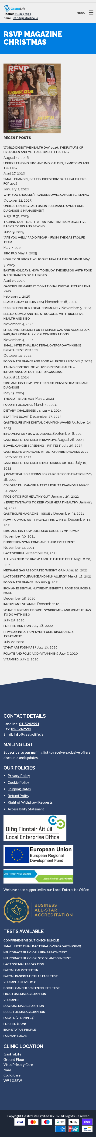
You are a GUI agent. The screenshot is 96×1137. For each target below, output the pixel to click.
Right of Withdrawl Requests (30, 802)
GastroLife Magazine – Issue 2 (27, 513)
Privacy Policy (19, 775)
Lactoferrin (13, 553)
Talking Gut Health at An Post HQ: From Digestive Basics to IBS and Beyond (44, 224)
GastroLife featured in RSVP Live (30, 440)
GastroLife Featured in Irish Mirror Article (38, 463)
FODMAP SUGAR (15, 1035)
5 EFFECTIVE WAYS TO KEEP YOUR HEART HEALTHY (40, 502)
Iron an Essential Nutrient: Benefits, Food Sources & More (47, 591)
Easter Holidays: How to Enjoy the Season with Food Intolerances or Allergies (47, 273)
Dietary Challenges (19, 410)
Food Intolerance (18, 404)
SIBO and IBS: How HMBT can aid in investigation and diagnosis (46, 385)
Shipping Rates (19, 789)
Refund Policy (18, 796)
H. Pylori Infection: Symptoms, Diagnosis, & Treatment (38, 634)
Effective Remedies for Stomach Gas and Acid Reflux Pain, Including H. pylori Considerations (46, 332)
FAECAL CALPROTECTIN (20, 970)
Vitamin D (11, 659)
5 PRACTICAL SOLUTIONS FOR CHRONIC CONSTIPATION (44, 474)
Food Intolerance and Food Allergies (34, 361)
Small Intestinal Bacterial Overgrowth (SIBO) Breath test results (42, 348)
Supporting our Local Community (32, 308)
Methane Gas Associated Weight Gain (34, 570)
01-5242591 (22, 14)
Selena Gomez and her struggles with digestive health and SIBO (43, 316)
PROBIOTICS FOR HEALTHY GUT (26, 496)
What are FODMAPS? (19, 647)
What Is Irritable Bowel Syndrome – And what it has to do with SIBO (47, 612)
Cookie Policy (18, 782)
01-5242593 (21, 729)
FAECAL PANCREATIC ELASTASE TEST (30, 976)
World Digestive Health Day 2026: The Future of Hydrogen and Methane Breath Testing (43, 150)
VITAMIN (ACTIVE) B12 (19, 982)
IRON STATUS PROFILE (19, 1029)
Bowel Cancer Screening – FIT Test (32, 445)
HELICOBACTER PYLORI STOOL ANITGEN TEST (37, 958)
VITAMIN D (11, 1000)
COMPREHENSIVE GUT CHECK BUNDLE (31, 940)
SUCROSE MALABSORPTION (23, 1006)
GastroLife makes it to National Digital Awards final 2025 (47, 289)
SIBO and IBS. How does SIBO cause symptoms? (41, 531)
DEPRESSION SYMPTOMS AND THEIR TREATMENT (39, 542)
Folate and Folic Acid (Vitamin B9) (30, 653)
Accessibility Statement (26, 809)
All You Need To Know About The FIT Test (38, 559)
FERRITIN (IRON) (14, 1024)
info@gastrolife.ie (25, 18)
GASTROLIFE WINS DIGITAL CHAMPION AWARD (37, 422)
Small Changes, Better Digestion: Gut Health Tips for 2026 (44, 181)
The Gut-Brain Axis (18, 398)
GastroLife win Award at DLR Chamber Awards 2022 (45, 451)
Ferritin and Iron (17, 625)
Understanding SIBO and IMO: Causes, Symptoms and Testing (46, 165)
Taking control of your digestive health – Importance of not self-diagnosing (39, 369)
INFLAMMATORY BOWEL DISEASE (27, 433)
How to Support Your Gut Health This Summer (42, 259)
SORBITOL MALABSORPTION (24, 1012)
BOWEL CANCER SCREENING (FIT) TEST (31, 988)
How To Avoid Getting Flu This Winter (35, 519)
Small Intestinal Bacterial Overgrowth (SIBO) (42, 946)
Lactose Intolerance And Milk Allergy (35, 576)
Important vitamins (19, 604)
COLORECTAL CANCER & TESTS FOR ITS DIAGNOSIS (40, 485)
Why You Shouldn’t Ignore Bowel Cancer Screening (46, 194)
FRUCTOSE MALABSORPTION (24, 994)
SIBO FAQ (10, 253)
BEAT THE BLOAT (16, 416)
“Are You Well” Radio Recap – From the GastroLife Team (44, 240)
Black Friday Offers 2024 (23, 302)
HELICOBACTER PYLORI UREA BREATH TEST (35, 952)
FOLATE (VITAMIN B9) (18, 1017)
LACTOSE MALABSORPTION (23, 964)
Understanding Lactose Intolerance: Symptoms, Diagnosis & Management (43, 208)
